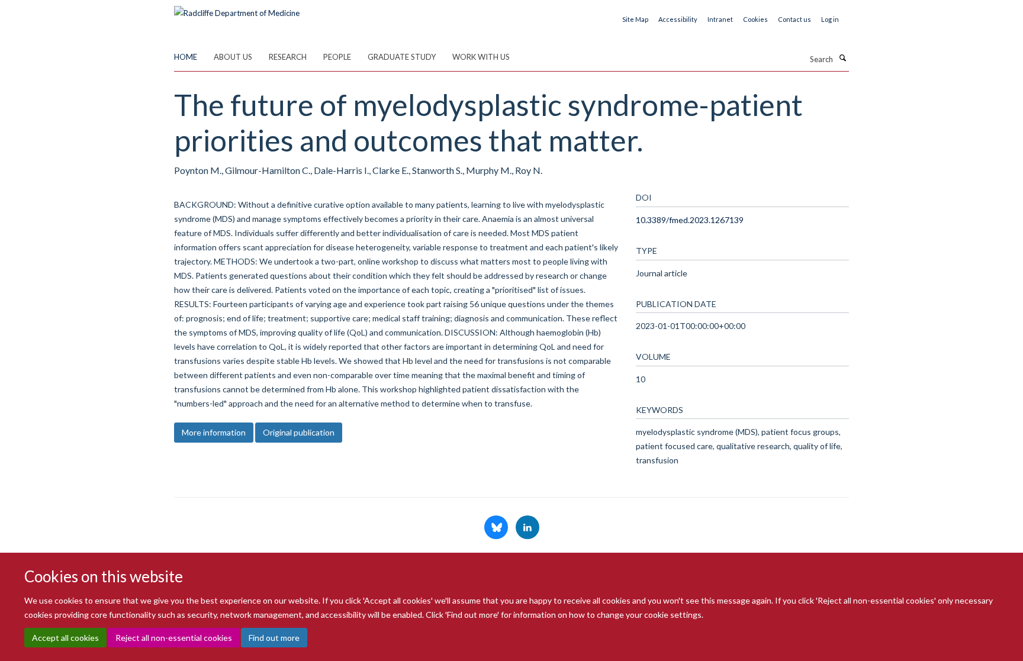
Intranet (720, 19)
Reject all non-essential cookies (173, 638)
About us (233, 57)
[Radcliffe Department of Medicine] (237, 9)
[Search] (842, 58)
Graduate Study (402, 57)
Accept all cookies (65, 638)
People (337, 57)
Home (185, 57)
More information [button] (214, 432)
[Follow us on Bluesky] (497, 528)
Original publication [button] (298, 432)
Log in (830, 19)
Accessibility (677, 19)
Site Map (635, 19)
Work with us (481, 57)
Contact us (794, 19)
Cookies (755, 19)
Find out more (274, 638)
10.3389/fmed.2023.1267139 (690, 220)
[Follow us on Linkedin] (527, 528)
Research (288, 57)
